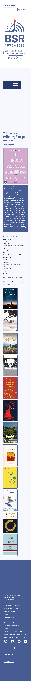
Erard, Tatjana (8, 145)
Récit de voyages (19, 245)
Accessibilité (8, 648)
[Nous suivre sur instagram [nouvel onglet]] (5, 641)
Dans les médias (9, 617)
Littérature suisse (8, 245)
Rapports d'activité (9, 611)
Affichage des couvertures (13, 282)
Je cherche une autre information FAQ (15, 634)
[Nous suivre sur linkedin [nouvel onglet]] (25, 641)
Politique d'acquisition (10, 614)
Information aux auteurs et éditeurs (14, 631)
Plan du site (8, 654)
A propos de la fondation (11, 608)
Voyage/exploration (8, 241)
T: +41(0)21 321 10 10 (10, 603)
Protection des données (11, 623)
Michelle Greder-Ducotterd (10, 236)
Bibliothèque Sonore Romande (11, 264)
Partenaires (7, 620)
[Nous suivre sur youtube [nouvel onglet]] (19, 641)
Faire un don (8, 661)
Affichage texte (8, 284)
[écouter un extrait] (5, 182)
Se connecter (22, 9)
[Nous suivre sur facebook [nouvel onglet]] (12, 641)
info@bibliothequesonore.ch (12, 605)
